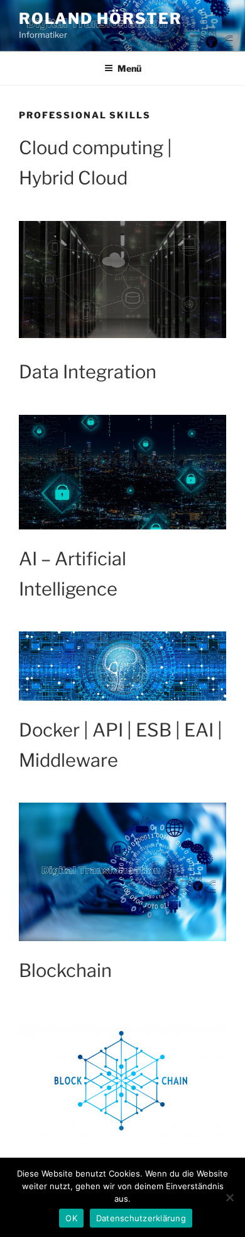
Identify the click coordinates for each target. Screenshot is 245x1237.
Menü (129, 68)
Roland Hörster (100, 18)
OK (71, 1218)
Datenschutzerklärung (141, 1218)
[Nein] (229, 1197)
